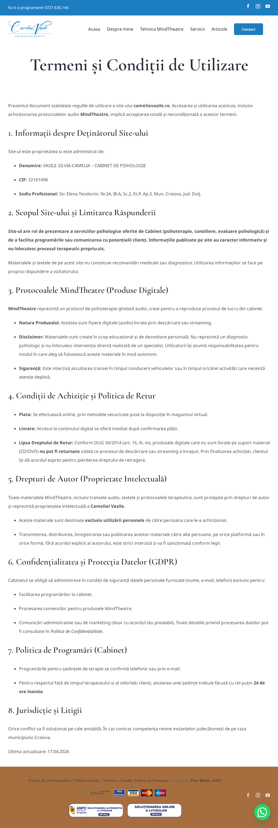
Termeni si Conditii (117, 781)
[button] (262, 812)
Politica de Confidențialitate (50, 781)
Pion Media (200, 781)
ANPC (217, 781)
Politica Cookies (87, 781)
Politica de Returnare (151, 781)
